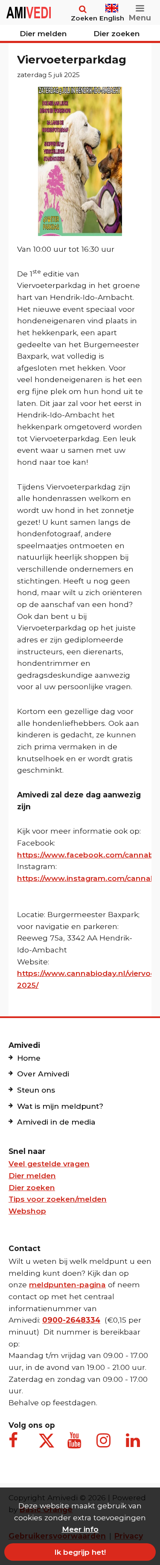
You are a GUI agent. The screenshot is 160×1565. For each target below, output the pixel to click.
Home (29, 1057)
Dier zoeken (116, 33)
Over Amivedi (43, 1073)
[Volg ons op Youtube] (75, 1445)
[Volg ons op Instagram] (104, 1445)
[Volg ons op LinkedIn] (134, 1445)
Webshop (27, 1210)
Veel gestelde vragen (49, 1163)
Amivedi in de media (56, 1121)
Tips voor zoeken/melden (58, 1198)
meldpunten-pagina (67, 1284)
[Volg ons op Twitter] (46, 1440)
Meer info (80, 1529)
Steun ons (36, 1089)
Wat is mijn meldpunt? (60, 1106)
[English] (111, 4)
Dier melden (43, 33)
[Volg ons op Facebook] (17, 1445)
